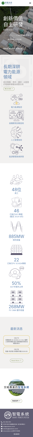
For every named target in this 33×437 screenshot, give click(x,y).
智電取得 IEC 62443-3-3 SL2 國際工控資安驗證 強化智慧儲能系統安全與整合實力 (16, 341)
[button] (30, 3)
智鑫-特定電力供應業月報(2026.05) (16, 351)
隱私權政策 (16, 434)
